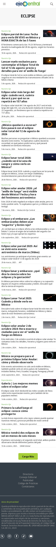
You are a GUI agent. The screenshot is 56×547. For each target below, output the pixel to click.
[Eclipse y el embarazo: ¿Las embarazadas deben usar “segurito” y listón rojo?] (49, 218)
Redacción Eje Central (26, 210)
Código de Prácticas (28, 483)
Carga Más (28, 456)
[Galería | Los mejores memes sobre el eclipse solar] (49, 382)
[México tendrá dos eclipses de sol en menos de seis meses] (49, 432)
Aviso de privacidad (10, 501)
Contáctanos (28, 486)
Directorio (28, 474)
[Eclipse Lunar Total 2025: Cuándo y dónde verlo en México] (49, 297)
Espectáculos (6, 380)
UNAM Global (25, 446)
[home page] (27, 4)
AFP (20, 262)
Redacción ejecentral (27, 53)
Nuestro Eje (6, 31)
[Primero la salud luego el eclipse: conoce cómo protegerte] (49, 407)
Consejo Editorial (28, 477)
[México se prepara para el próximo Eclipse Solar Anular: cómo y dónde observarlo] (49, 355)
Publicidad (28, 480)
